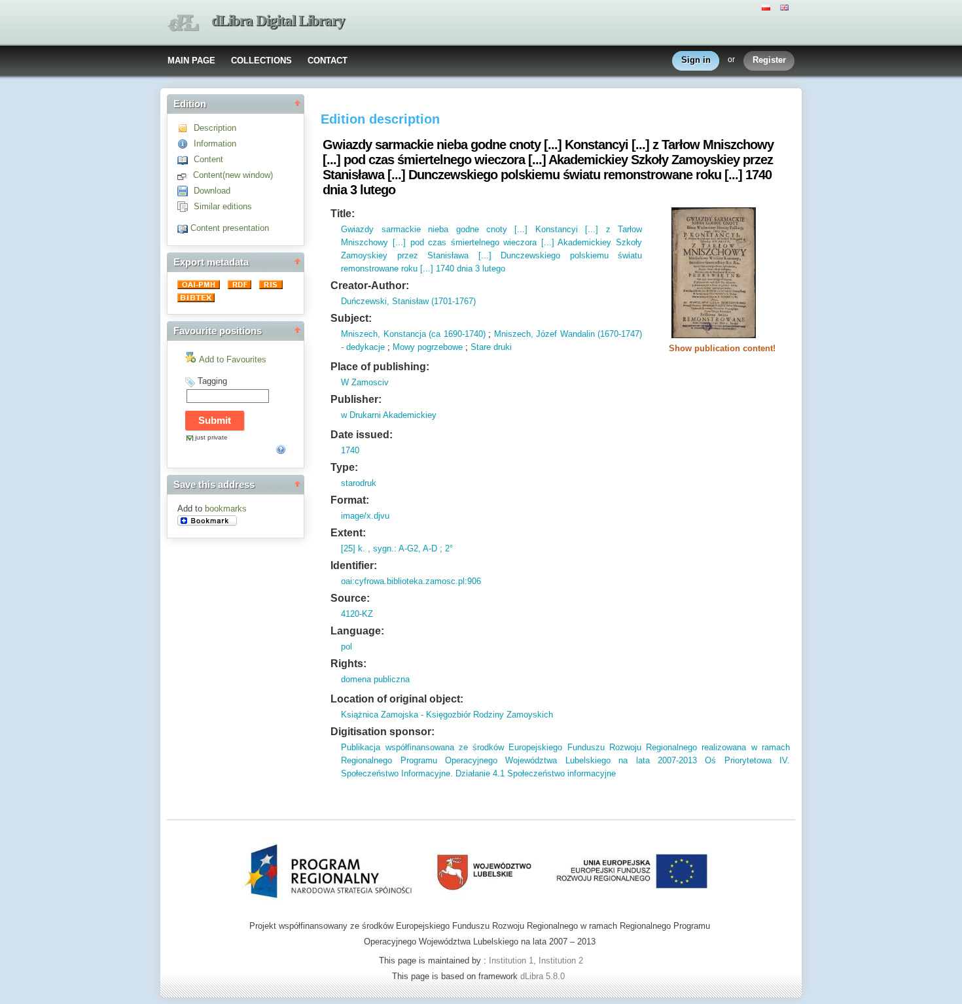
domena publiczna (375, 679)
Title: (342, 213)
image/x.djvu (365, 516)
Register (769, 60)
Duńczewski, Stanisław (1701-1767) (408, 301)
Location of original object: (396, 698)
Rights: (348, 663)
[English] (786, 6)
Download (212, 191)
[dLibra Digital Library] (183, 23)
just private (211, 437)
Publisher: (356, 399)
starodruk (358, 483)
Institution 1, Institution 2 (536, 960)
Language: (357, 630)
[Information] (185, 143)
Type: (344, 467)
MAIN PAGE (191, 60)
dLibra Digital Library (278, 20)
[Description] (185, 128)
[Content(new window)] (185, 175)
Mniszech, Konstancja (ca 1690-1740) (413, 334)
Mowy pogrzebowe (428, 347)
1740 (350, 450)
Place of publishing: (379, 366)
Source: (350, 598)
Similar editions (223, 206)
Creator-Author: (369, 285)
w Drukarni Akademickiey (388, 415)
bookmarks (226, 508)
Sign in (696, 60)
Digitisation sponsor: (382, 731)
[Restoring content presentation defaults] (183, 228)
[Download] (185, 191)
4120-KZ (357, 614)
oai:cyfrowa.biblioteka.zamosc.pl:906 (411, 581)
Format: (349, 500)
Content (208, 159)
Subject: (351, 318)
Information (215, 143)
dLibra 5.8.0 (543, 976)
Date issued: (361, 434)
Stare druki (491, 347)
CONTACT (327, 60)
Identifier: (353, 565)
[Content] (185, 159)
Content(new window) (233, 175)
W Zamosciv (365, 382)
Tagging (212, 381)
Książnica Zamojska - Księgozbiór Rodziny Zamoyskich (447, 714)
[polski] (768, 6)
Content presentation (229, 228)
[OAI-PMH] (200, 286)
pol (346, 646)
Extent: (348, 532)
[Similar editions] (185, 206)
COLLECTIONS (261, 60)
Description (215, 128)
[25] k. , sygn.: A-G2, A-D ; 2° (397, 548)
